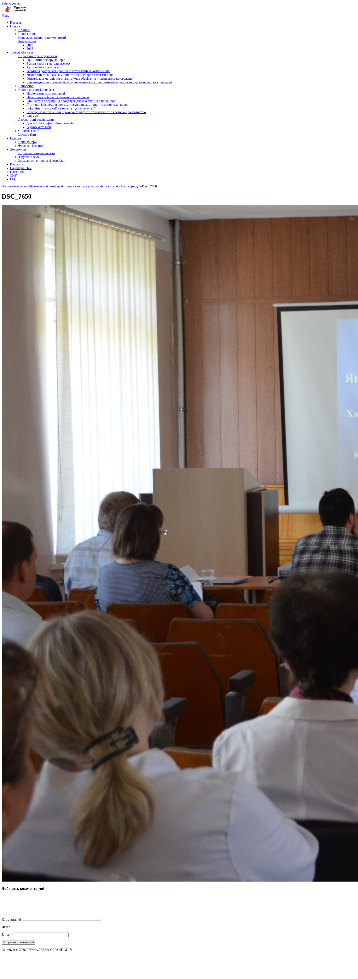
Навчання (17, 172)
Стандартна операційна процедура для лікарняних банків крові (71, 101)
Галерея (15, 138)
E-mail (7, 934)
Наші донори (27, 142)
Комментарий (11, 919)
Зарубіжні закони (30, 157)
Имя (6, 927)
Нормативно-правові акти (36, 153)
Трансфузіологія (21, 52)
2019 (30, 45)
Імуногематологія (39, 127)
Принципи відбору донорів (46, 60)
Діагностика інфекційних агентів (50, 123)
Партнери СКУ (20, 168)
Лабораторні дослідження (36, 119)
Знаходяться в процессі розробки (41, 160)
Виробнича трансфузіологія (37, 56)
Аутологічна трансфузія (43, 67)
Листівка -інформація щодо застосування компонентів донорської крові (77, 104)
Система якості (28, 130)
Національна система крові (46, 93)
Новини (24, 30)
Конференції (27, 41)
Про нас (15, 26)
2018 (30, 48)
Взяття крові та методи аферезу (49, 63)
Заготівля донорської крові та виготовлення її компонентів (68, 71)
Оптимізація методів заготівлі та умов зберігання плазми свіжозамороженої (80, 78)
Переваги (16, 22)
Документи (18, 149)
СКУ (13, 175)
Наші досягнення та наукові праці (42, 37)
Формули (33, 116)
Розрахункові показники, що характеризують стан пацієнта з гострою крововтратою (86, 112)
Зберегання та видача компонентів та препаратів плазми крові (70, 75)
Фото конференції (31, 145)
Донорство (26, 86)
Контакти (16, 164)
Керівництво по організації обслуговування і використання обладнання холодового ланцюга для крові (99, 82)
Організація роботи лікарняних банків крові (58, 97)
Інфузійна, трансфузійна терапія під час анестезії (61, 108)
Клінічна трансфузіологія (36, 89)
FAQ (13, 179)
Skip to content (11, 3)
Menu (5, 15)
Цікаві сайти (27, 134)
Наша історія (27, 33)
